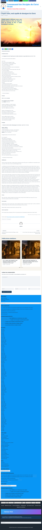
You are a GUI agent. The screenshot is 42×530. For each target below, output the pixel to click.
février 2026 (3, 337)
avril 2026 (2, 334)
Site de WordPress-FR (4, 466)
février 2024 (3, 369)
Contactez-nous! (38, 505)
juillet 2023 (3, 378)
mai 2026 (2, 333)
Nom (3, 288)
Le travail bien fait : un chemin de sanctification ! (9, 312)
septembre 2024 (4, 359)
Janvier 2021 (3, 441)
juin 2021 (2, 411)
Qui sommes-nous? (30, 505)
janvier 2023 (3, 386)
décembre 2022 (3, 387)
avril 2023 (2, 382)
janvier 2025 (3, 354)
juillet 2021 (3, 410)
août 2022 (2, 393)
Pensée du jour (3, 451)
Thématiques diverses (5, 457)
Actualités (2, 434)
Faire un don (3, 300)
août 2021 (2, 409)
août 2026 (2, 329)
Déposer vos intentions (5, 299)
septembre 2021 (4, 407)
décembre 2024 (3, 355)
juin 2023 (2, 379)
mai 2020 (2, 429)
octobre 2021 (3, 406)
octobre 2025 (3, 342)
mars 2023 (2, 383)
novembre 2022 (3, 389)
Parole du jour (3, 450)
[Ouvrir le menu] (40, 6)
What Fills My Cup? (4, 314)
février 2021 (3, 417)
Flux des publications (4, 463)
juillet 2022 (3, 394)
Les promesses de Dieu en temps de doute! (13, 324)
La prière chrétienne (4, 443)
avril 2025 (2, 350)
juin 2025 (2, 348)
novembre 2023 (3, 373)
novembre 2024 (3, 357)
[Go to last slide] (3, 254)
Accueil (2, 505)
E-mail (16, 288)
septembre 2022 (4, 391)
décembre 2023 (3, 371)
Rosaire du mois (3, 455)
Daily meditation (4, 437)
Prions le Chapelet (4, 453)
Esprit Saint (4, 219)
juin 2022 (2, 395)
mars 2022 (2, 399)
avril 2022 (2, 398)
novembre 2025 (3, 341)
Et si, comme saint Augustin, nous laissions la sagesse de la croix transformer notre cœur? (10, 261)
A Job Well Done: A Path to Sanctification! (8, 310)
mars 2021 (2, 415)
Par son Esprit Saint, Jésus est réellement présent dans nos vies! (31, 232)
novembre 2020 (3, 421)
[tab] (19, 267)
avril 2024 (2, 366)
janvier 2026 (3, 338)
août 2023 (2, 377)
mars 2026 (2, 336)
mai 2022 (2, 397)
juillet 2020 (3, 426)
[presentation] (11, 249)
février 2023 (3, 385)
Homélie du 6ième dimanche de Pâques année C (14, 323)
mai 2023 (2, 381)
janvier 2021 (3, 418)
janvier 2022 (3, 402)
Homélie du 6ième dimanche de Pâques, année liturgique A (10, 232)
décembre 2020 (3, 419)
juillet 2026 (3, 330)
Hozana (2, 439)
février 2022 (3, 401)
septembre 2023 (4, 375)
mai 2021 (2, 413)
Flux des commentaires (5, 465)
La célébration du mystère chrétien (7, 442)
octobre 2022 (3, 390)
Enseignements (23, 505)
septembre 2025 (4, 344)
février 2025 (3, 353)
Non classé (3, 447)
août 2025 (2, 345)
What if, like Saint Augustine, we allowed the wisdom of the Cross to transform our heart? (30, 261)
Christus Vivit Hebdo (4, 435)
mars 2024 (2, 367)
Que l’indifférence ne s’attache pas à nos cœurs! (18, 318)
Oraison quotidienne (4, 449)
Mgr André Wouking (4, 446)
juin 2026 (2, 332)
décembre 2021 (3, 403)
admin (2, 15)
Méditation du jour (8, 505)
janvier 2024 (3, 370)
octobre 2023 (3, 374)
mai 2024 (2, 365)
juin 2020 (2, 427)
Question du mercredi (5, 454)
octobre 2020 (3, 422)
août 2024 (2, 361)
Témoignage (9, 219)
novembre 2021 (3, 405)
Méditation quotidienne (5, 445)
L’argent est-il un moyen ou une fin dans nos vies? (19, 319)
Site (29, 288)
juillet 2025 (3, 346)
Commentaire (5, 277)
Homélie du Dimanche (5, 438)
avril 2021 (2, 414)
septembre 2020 (4, 423)
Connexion (3, 462)
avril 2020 (2, 430)
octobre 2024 (3, 358)
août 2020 (2, 425)
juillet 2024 (3, 362)
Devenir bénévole (4, 298)
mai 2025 (2, 349)
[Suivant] (39, 254)
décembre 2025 (3, 340)
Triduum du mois (4, 458)
